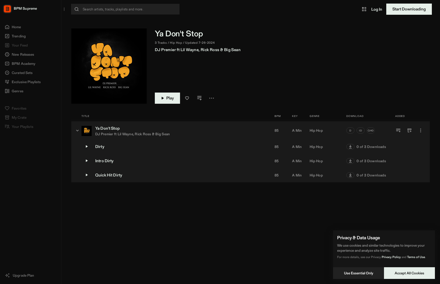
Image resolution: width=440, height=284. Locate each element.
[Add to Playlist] (398, 130)
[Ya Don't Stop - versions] (77, 130)
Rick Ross (210, 50)
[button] (364, 9)
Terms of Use (416, 257)
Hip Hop (316, 130)
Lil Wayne (190, 50)
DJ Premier (165, 50)
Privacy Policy (391, 257)
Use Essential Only (358, 273)
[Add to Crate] (409, 130)
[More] (421, 130)
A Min (297, 130)
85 (276, 130)
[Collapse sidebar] (64, 9)
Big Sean (232, 50)
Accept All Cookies (409, 273)
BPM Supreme (25, 8)
